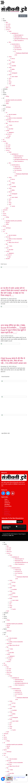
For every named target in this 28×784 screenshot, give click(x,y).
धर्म (3, 98)
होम (3, 19)
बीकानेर (10, 71)
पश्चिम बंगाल (8, 28)
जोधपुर (10, 82)
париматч (11, 132)
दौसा (10, 60)
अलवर (10, 78)
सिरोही (10, 31)
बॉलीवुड (7, 96)
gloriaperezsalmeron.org (21, 38)
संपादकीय (8, 138)
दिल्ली (7, 87)
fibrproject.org (18, 37)
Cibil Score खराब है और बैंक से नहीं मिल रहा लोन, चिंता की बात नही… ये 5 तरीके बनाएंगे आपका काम (13, 360)
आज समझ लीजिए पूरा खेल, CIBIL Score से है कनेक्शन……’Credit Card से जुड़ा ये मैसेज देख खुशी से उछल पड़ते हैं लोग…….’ (13, 329)
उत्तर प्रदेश (8, 24)
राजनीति (7, 130)
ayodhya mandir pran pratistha (14, 100)
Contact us (7, 502)
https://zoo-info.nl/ (14, 121)
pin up (13, 58)
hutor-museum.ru (19, 40)
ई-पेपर (4, 109)
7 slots (10, 125)
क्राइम (7, 127)
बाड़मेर (10, 64)
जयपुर (10, 83)
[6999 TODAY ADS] (14, 381)
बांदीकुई (13, 62)
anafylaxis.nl (14, 33)
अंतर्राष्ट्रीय (5, 89)
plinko (13, 69)
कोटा (10, 80)
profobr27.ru (17, 47)
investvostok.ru (15, 44)
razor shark (14, 76)
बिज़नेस (4, 105)
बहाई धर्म (7, 101)
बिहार (7, 22)
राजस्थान (8, 29)
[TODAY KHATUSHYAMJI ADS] (14, 397)
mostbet (13, 65)
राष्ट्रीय (4, 20)
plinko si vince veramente (15, 118)
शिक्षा (7, 123)
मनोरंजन (4, 94)
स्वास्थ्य (4, 92)
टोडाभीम (13, 85)
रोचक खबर (8, 116)
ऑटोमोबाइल (8, 107)
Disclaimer (7, 504)
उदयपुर (10, 56)
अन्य (4, 110)
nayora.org (17, 46)
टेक (6, 112)
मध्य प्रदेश (8, 26)
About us (7, 501)
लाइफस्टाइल (8, 120)
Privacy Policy (8, 506)
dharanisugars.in (18, 35)
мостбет (11, 129)
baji (9, 136)
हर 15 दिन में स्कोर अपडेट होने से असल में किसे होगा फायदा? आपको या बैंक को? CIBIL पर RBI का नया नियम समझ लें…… (14, 292)
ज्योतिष (7, 103)
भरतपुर (10, 67)
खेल (4, 91)
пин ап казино (12, 114)
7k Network (23, 535)
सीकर (10, 42)
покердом (14, 73)
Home (6, 499)
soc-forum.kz (18, 49)
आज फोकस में (8, 134)
